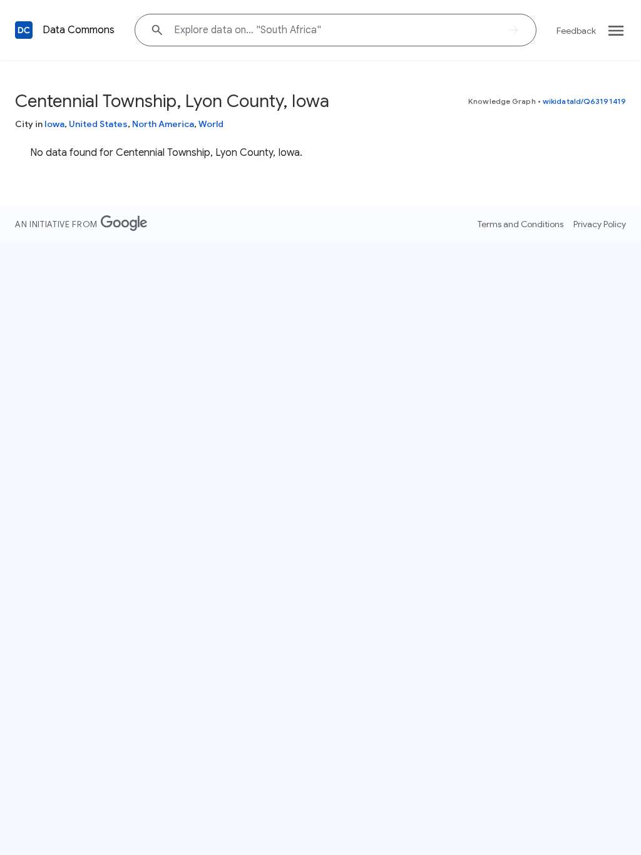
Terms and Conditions (520, 224)
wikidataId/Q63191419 (584, 101)
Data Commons (79, 30)
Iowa (54, 124)
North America (163, 124)
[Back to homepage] (24, 30)
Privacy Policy (599, 224)
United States (98, 124)
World (210, 124)
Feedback (576, 30)
